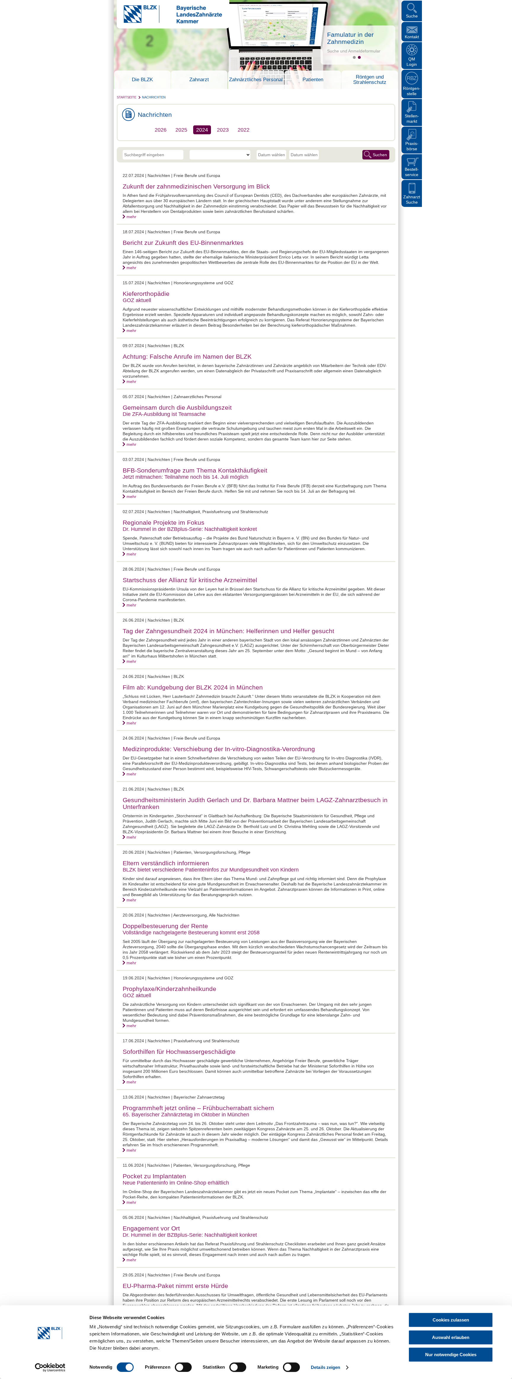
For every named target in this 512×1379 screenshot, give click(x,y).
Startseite (126, 97)
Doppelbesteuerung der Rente (165, 925)
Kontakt (412, 36)
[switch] (183, 1367)
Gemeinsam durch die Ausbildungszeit (177, 407)
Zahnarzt (199, 79)
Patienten (313, 79)
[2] (359, 57)
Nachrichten (154, 97)
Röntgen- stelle (411, 91)
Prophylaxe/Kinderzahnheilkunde (169, 988)
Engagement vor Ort (151, 1228)
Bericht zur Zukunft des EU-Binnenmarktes (183, 242)
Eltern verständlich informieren (166, 863)
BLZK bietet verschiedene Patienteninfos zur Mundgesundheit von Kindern (211, 870)
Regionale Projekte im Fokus (163, 522)
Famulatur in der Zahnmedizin (350, 38)
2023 (223, 130)
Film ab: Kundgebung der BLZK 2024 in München (193, 687)
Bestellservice (412, 172)
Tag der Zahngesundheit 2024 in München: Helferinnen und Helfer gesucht (228, 631)
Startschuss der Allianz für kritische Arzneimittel (190, 580)
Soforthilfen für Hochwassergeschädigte (179, 1051)
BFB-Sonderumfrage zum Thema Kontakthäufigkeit (195, 470)
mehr (131, 216)
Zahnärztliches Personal (256, 79)
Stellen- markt (412, 119)
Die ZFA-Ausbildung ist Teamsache (164, 414)
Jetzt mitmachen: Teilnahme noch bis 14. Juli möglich (185, 477)
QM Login (412, 62)
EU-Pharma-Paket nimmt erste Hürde (175, 1285)
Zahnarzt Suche (411, 199)
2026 (161, 130)
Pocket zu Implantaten (154, 1176)
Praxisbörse (411, 146)
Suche (412, 16)
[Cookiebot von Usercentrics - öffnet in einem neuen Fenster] (50, 1367)
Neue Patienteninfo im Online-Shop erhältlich (176, 1183)
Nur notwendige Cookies (450, 1354)
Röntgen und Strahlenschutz (369, 79)
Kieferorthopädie (146, 293)
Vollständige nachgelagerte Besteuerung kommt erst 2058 (191, 933)
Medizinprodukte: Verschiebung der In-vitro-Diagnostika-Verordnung (219, 749)
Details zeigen (325, 1367)
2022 (243, 130)
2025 (181, 130)
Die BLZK (142, 79)
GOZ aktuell (137, 300)
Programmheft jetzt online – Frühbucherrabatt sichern (198, 1108)
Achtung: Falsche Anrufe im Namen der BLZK (187, 356)
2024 (202, 130)
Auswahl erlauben (450, 1337)
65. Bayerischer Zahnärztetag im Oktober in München (186, 1115)
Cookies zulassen (451, 1319)
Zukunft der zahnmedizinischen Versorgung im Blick (196, 186)
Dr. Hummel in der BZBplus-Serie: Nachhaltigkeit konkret (190, 529)
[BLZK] (169, 22)
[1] (354, 57)
